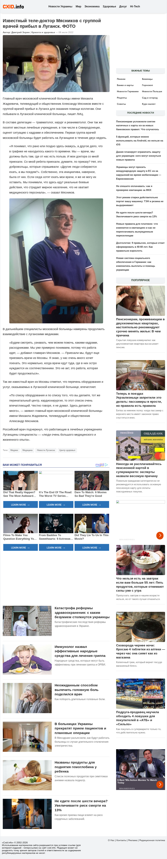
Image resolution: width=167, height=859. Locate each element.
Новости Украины (60, 6)
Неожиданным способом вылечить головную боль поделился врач (77, 689)
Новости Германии (128, 91)
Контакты (121, 840)
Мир (78, 6)
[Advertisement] (56, 578)
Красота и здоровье (43, 32)
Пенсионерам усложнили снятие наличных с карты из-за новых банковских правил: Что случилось (137, 125)
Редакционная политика (152, 840)
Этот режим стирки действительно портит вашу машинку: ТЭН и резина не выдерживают (139, 201)
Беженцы (147, 79)
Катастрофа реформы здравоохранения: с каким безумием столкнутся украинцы (82, 612)
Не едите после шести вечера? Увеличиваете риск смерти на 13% (81, 805)
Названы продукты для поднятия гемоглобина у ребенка (76, 766)
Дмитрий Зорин (20, 32)
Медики (14, 450)
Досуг (123, 6)
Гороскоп (147, 85)
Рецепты (122, 97)
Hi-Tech (135, 6)
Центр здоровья (67, 450)
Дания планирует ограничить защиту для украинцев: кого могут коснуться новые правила (138, 155)
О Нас (111, 840)
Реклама (132, 840)
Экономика (91, 6)
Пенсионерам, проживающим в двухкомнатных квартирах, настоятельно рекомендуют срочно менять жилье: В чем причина (140, 327)
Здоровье (109, 6)
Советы (121, 104)
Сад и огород (150, 97)
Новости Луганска (46, 450)
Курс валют (149, 104)
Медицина (27, 450)
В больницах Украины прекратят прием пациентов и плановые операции (80, 728)
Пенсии (121, 79)
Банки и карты (125, 85)
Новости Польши (152, 91)
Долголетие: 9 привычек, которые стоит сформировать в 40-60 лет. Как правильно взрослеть (140, 246)
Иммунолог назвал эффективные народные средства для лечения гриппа (80, 651)
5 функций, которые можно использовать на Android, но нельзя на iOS (139, 140)
